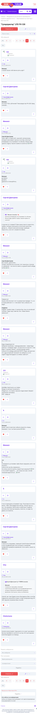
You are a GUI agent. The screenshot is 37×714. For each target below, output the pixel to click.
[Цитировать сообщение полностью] (3, 60)
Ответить (8, 29)
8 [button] (16, 40)
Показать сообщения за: (7, 649)
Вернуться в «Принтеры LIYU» (9, 690)
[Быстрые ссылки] (35, 11)
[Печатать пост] (7, 60)
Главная (3, 706)
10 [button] (23, 40)
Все (3, 45)
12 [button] (30, 40)
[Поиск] (27, 11)
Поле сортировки (5, 656)
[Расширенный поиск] (29, 11)
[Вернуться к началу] (33, 79)
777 (4, 371)
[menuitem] (3, 11)
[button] (3, 40)
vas (7, 52)
